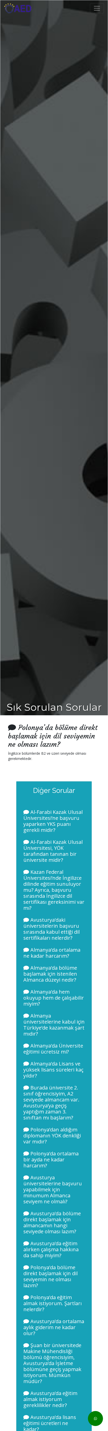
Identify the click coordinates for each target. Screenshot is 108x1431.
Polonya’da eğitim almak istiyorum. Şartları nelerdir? (52, 1303)
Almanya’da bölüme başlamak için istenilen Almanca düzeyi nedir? (50, 973)
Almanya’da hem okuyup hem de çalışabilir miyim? (53, 997)
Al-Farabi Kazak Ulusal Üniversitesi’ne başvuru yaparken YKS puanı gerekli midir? (53, 821)
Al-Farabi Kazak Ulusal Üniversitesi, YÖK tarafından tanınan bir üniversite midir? (53, 851)
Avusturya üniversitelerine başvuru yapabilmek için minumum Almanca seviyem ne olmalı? (52, 1189)
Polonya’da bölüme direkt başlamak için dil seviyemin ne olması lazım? (50, 1276)
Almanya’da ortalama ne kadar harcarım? (51, 952)
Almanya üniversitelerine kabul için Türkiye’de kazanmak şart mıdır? (54, 1024)
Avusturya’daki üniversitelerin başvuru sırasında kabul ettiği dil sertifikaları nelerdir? (51, 928)
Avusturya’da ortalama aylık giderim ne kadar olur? (53, 1327)
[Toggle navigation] (97, 8)
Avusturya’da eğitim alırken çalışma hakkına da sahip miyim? (51, 1249)
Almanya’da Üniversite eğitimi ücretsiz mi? (53, 1048)
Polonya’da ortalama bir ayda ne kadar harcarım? (51, 1159)
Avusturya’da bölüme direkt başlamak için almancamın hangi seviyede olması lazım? (52, 1222)
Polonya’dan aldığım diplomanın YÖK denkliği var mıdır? (52, 1135)
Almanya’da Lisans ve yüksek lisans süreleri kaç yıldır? (53, 1069)
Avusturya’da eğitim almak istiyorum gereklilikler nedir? (50, 1399)
